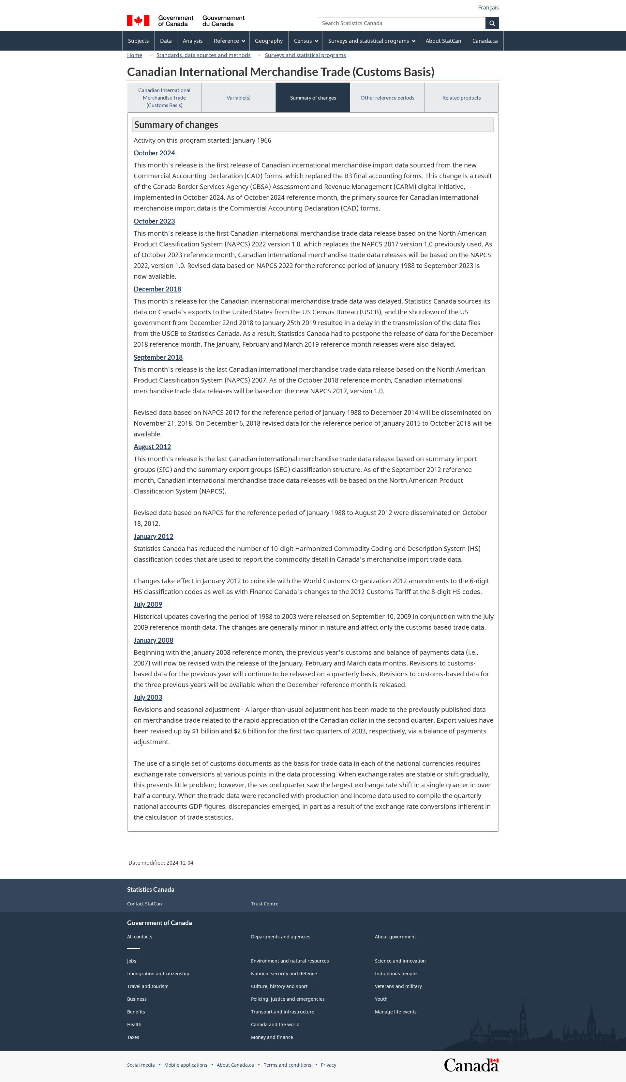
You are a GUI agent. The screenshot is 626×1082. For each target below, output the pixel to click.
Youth (381, 999)
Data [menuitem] (166, 40)
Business (137, 999)
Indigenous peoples (397, 973)
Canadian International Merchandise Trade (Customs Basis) (164, 97)
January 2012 (153, 536)
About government (395, 936)
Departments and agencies (280, 936)
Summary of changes (313, 97)
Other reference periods (387, 97)
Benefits (136, 1012)
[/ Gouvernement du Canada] (186, 21)
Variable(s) (239, 97)
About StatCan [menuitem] (443, 40)
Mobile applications (185, 1065)
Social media (141, 1065)
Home (134, 55)
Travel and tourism (148, 986)
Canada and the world (275, 1024)
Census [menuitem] (303, 40)
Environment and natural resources (290, 961)
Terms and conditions (287, 1065)
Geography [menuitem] (269, 40)
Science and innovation (400, 961)
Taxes (133, 1037)
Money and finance (272, 1037)
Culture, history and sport (279, 986)
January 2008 (153, 640)
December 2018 (157, 289)
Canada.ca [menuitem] (485, 40)
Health (134, 1024)
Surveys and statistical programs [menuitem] (368, 40)
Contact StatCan (144, 904)
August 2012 (152, 446)
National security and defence (284, 973)
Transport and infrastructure (282, 1012)
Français (488, 7)
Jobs (131, 961)
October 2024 (154, 153)
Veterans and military (398, 986)
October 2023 (154, 221)
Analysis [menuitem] (193, 40)
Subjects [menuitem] (138, 40)
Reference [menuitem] (226, 40)
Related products (461, 97)
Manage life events (396, 1012)
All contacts (139, 936)
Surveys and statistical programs (305, 55)
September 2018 (158, 357)
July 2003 (148, 697)
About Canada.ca (235, 1065)
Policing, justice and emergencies (288, 999)
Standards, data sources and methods (203, 55)
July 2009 (148, 604)
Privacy (328, 1065)
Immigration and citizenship (158, 973)
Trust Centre (264, 904)
